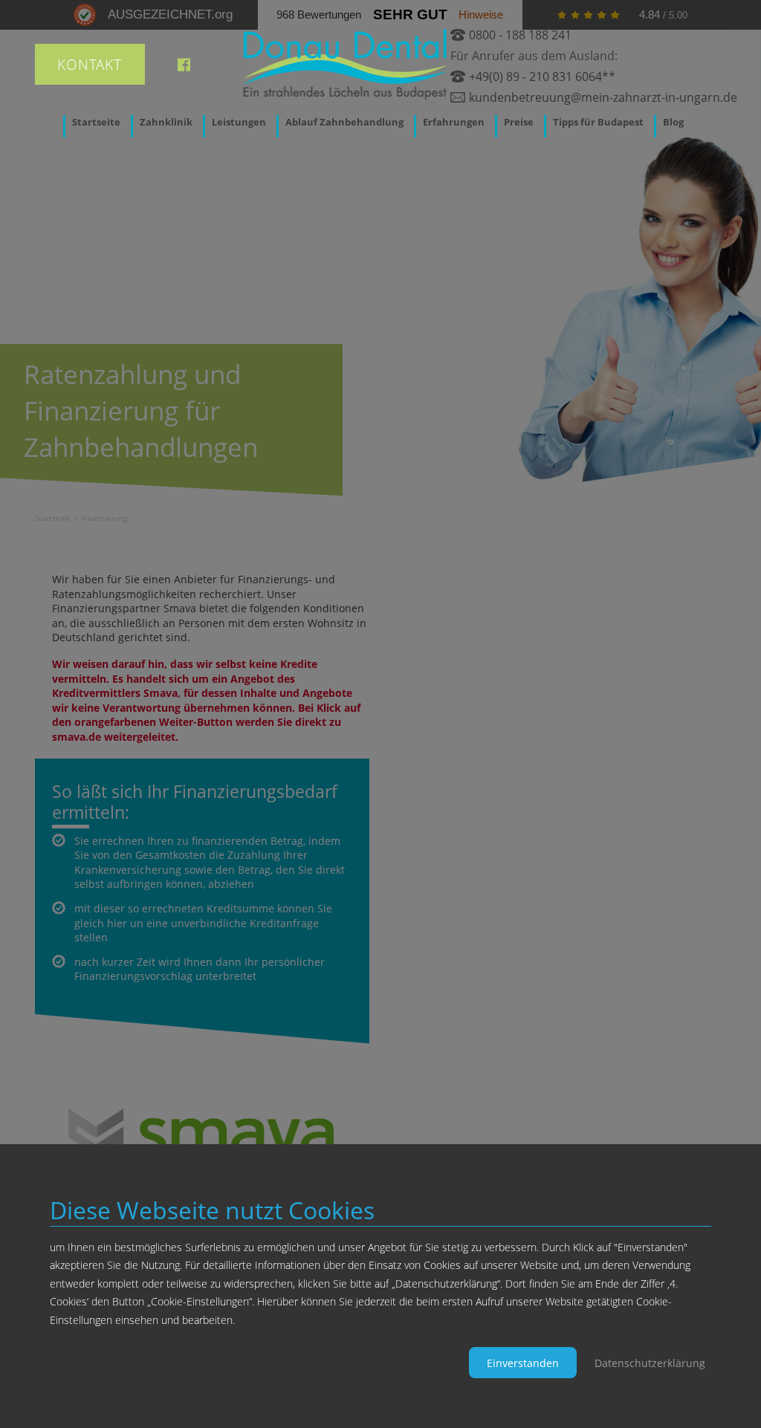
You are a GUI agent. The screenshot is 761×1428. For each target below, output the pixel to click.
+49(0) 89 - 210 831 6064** (542, 76)
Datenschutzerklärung (650, 1363)
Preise (519, 122)
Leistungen (239, 122)
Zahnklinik (166, 122)
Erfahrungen (454, 122)
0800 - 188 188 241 (520, 35)
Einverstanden (523, 1363)
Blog (673, 122)
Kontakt (89, 64)
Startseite (96, 122)
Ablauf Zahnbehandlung (344, 122)
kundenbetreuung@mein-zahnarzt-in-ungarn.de (603, 97)
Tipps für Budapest (598, 122)
